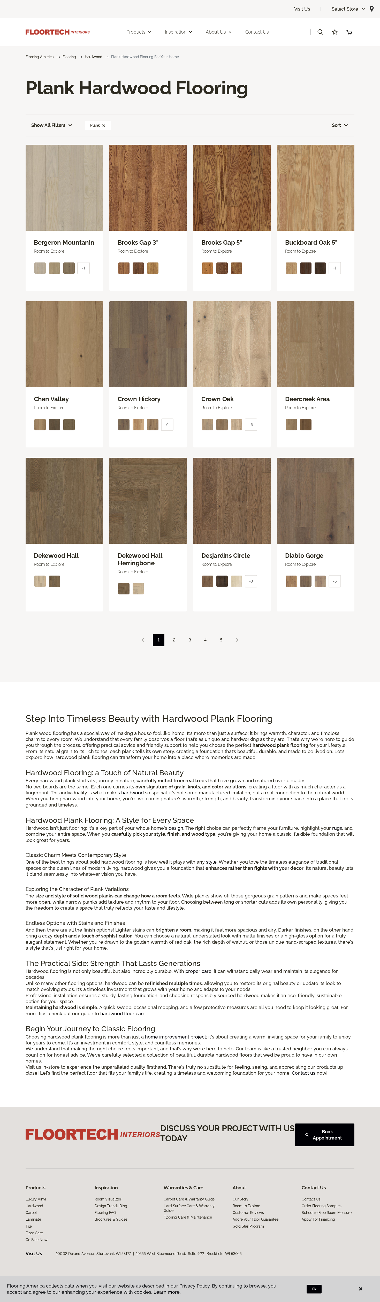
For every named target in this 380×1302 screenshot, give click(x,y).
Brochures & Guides (111, 1219)
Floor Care (34, 1233)
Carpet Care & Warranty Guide (189, 1199)
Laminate (33, 1219)
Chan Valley (51, 399)
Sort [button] (336, 125)
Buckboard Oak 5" (311, 242)
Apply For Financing (318, 1219)
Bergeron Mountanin (64, 242)
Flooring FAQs (106, 1213)
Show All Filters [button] (48, 125)
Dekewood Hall (56, 555)
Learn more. (167, 1292)
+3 (251, 581)
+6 (335, 581)
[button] (349, 9)
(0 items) (349, 32)
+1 (83, 268)
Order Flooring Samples (321, 1206)
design (176, 828)
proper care (198, 971)
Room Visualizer (108, 1199)
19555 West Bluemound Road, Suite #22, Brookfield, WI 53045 (189, 1254)
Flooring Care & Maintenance (188, 1217)
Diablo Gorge (304, 555)
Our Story (240, 1199)
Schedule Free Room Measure (326, 1213)
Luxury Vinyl (36, 1199)
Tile (29, 1226)
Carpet (31, 1213)
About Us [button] (216, 32)
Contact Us (257, 32)
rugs (337, 828)
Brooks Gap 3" (138, 242)
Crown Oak (217, 399)
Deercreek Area (307, 399)
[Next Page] (237, 640)
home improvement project (175, 1037)
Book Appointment (327, 1135)
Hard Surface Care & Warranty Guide (189, 1208)
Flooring (69, 57)
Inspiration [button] (175, 32)
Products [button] (136, 32)
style (211, 862)
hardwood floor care (123, 1013)
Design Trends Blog (111, 1206)
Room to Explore (246, 1206)
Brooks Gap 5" (221, 242)
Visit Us (302, 9)
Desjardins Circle (225, 555)
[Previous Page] (143, 640)
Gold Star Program (248, 1226)
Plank (95, 125)
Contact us (303, 1073)
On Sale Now (36, 1240)
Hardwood (93, 57)
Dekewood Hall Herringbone (140, 559)
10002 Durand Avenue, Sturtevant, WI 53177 (93, 1254)
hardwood (132, 792)
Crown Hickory (139, 399)
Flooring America (40, 57)
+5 (251, 425)
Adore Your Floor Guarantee (255, 1219)
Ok (314, 1289)
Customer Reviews (248, 1213)
